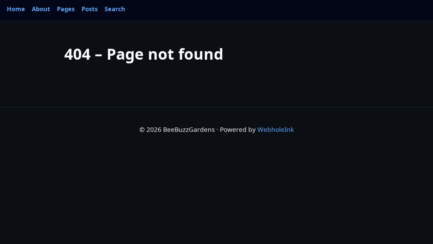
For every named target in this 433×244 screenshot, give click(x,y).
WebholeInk (275, 129)
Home (16, 9)
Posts (90, 9)
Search (115, 9)
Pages (66, 9)
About (41, 9)
